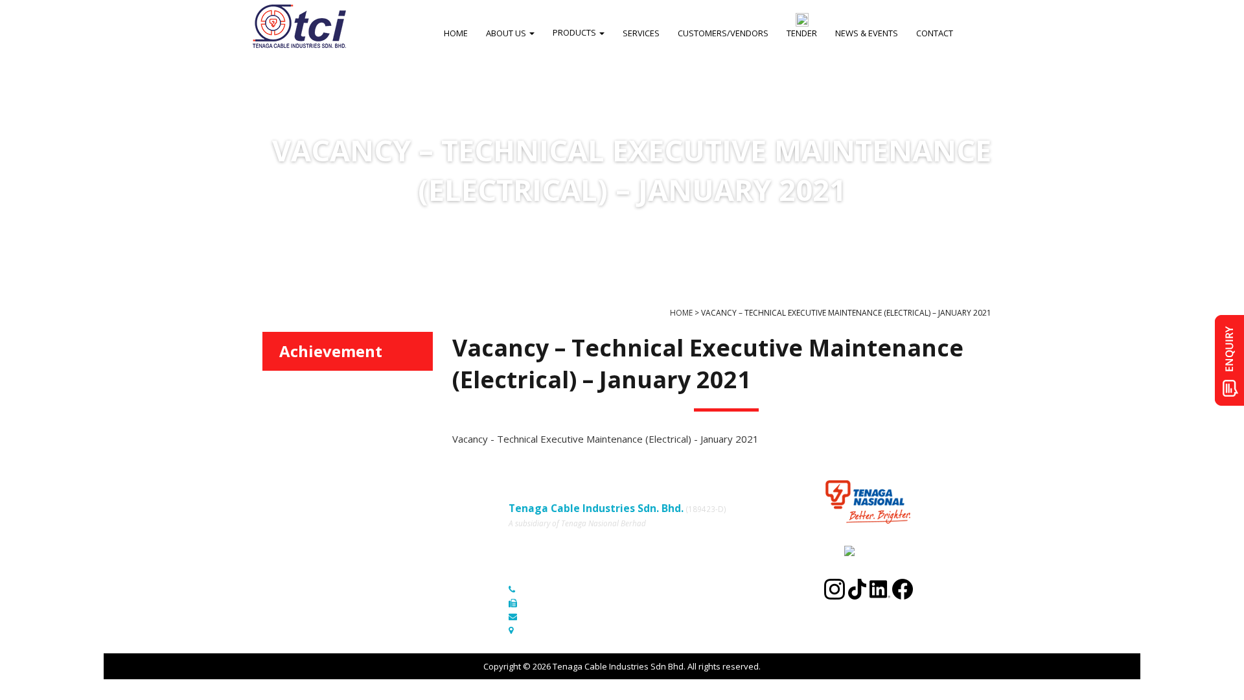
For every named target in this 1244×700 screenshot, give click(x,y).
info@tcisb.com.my (559, 616)
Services (279, 525)
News (273, 544)
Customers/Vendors (413, 525)
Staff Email (283, 579)
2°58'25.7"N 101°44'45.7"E (572, 630)
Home (274, 507)
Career (276, 561)
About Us (391, 507)
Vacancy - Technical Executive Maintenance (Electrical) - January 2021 (605, 438)
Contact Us (394, 544)
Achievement (330, 351)
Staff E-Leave (399, 561)
